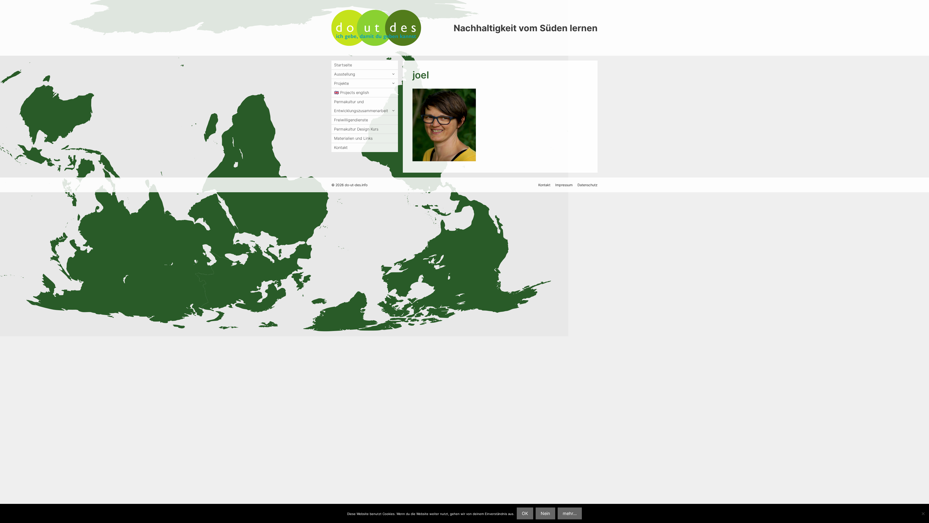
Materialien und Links (353, 138)
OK (525, 513)
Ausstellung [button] (344, 74)
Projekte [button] (341, 83)
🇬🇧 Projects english (351, 92)
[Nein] (923, 513)
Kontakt (341, 147)
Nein (545, 513)
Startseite (343, 64)
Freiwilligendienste (351, 119)
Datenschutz (587, 185)
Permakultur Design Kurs (356, 129)
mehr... (570, 513)
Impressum (564, 185)
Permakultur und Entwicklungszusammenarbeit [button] (361, 106)
